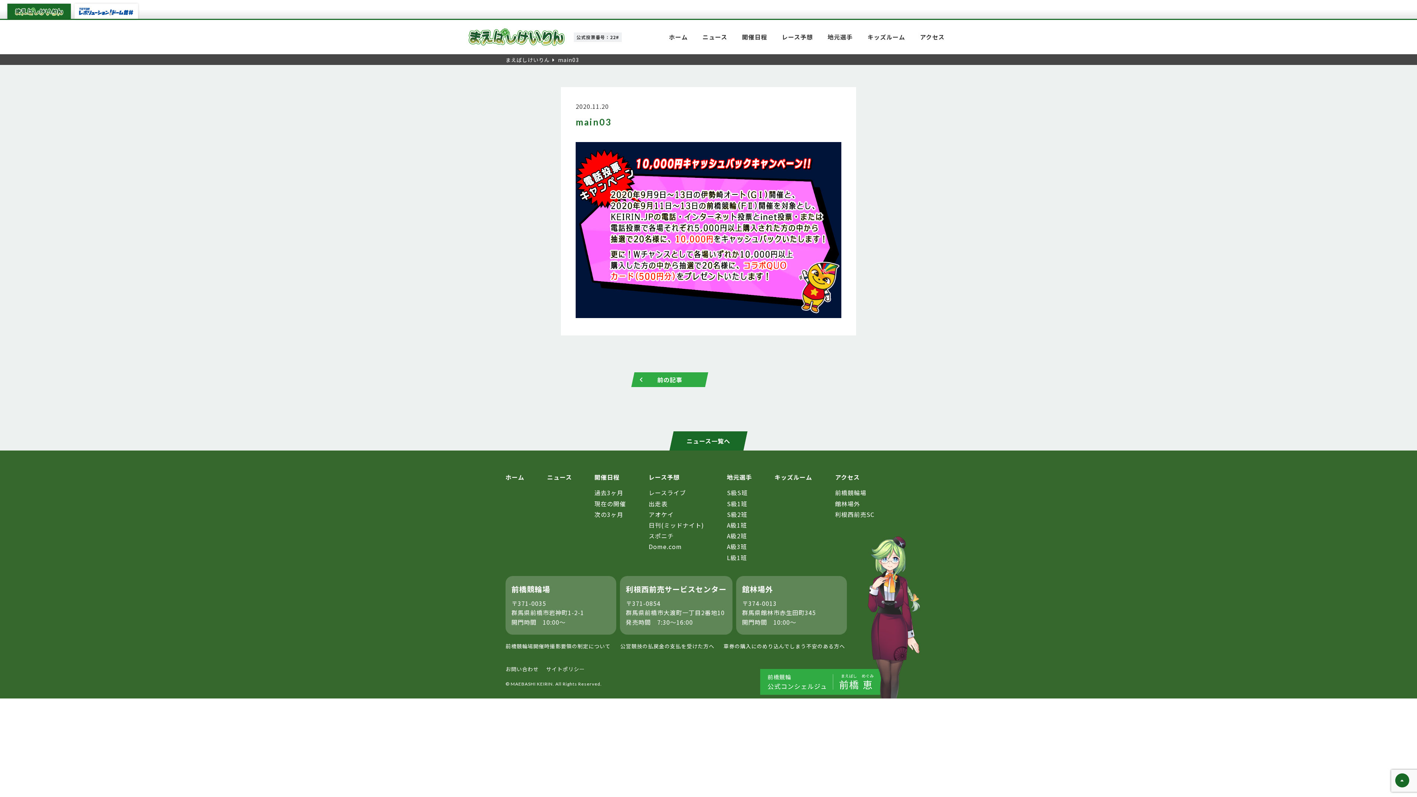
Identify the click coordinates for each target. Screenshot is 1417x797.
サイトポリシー (565, 669)
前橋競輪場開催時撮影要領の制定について (558, 646)
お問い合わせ (522, 669)
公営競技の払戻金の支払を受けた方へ (667, 646)
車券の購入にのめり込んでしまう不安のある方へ (784, 646)
